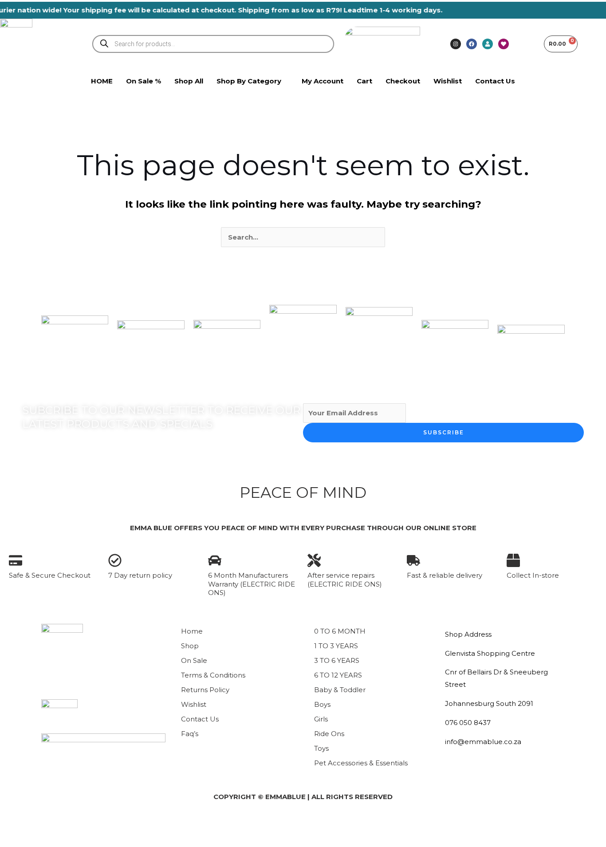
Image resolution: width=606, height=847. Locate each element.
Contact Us (200, 719)
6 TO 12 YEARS (338, 675)
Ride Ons (329, 733)
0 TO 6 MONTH (340, 631)
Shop (190, 646)
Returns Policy (205, 689)
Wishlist (193, 704)
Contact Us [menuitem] (495, 81)
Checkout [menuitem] (403, 81)
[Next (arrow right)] (44, 840)
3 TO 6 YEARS (336, 660)
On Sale (194, 660)
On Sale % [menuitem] (143, 81)
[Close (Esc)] (105, 824)
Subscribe (443, 432)
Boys (322, 704)
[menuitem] (252, 81)
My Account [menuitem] (322, 81)
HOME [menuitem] (102, 81)
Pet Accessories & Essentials (361, 763)
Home (192, 631)
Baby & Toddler (340, 689)
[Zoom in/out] (14, 824)
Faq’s (189, 733)
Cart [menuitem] (364, 81)
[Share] (74, 824)
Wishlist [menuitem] (447, 81)
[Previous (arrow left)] (14, 840)
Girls (321, 719)
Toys (321, 748)
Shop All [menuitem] (188, 81)
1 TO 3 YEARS (336, 646)
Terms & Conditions (213, 675)
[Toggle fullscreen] (44, 824)
